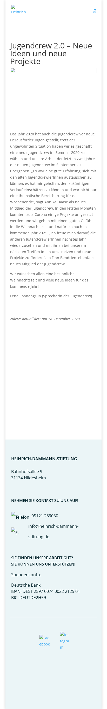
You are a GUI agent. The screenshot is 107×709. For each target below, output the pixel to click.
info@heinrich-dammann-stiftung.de (53, 531)
